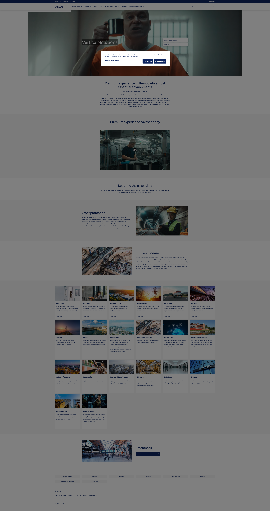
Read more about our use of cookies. (129, 56)
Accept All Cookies (160, 61)
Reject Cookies (148, 61)
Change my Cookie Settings (112, 60)
